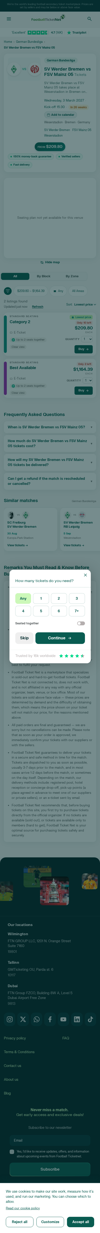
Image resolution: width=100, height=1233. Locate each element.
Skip (24, 638)
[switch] (81, 623)
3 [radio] (77, 599)
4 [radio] (23, 611)
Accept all (80, 1222)
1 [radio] (41, 599)
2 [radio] (59, 599)
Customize (50, 1222)
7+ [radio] (77, 611)
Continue (56, 638)
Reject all (19, 1222)
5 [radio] (41, 611)
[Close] (85, 575)
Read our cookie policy (23, 1208)
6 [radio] (59, 611)
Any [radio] (23, 599)
